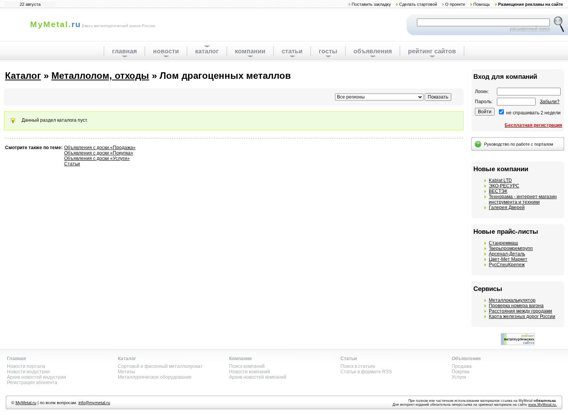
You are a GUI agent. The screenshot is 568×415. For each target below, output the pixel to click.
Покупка (460, 371)
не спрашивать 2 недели (533, 113)
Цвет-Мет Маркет (508, 259)
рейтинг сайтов (432, 51)
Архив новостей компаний (257, 377)
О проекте (455, 4)
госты (328, 51)
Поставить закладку (371, 4)
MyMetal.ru (25, 402)
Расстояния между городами (520, 311)
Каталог (23, 75)
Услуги (459, 377)
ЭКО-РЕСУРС (504, 186)
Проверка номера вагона (516, 305)
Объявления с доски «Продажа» (100, 147)
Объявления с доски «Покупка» (98, 153)
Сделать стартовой (418, 4)
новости (166, 51)
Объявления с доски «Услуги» (97, 158)
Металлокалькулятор (512, 300)
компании (250, 51)
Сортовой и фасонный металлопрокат (160, 366)
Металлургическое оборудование (155, 377)
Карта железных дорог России (522, 316)
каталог (207, 51)
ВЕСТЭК (498, 191)
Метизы (126, 371)
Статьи (72, 164)
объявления (373, 51)
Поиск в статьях (357, 366)
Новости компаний (249, 371)
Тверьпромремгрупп (511, 248)
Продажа (462, 366)
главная (124, 51)
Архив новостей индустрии (36, 377)
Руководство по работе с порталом (518, 144)
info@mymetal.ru (94, 402)
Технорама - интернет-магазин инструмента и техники (523, 199)
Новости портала (26, 366)
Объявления (466, 358)
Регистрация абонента (32, 382)
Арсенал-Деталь (507, 254)
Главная (16, 358)
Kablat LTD (500, 180)
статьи (292, 51)
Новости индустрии (28, 371)
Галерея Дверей (507, 207)
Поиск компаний (247, 366)
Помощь (481, 4)
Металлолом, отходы (100, 75)
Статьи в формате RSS (366, 371)
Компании (240, 358)
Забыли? (549, 101)
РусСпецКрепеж (507, 264)
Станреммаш (503, 243)
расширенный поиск (530, 28)
